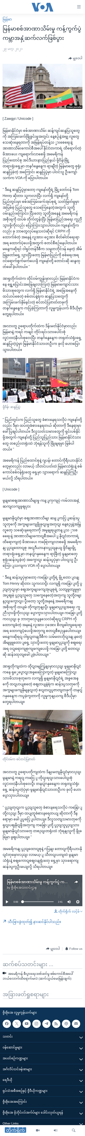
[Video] (37, 1130)
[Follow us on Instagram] (36, 1023)
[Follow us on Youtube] (26, 1023)
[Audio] (55, 1130)
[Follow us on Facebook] (7, 1023)
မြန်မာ (7, 19)
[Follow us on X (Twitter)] (16, 1023)
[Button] (75, 58)
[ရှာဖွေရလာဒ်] (73, 1130)
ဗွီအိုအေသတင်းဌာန (24, 887)
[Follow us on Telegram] (46, 1023)
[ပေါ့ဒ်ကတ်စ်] (66, 1023)
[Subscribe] (76, 1023)
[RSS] (56, 1023)
